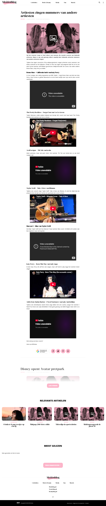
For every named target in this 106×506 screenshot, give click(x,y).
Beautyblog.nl (53, 491)
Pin (63, 351)
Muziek (73, 2)
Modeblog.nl (52, 487)
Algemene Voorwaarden (78, 503)
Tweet (58, 351)
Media (57, 2)
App (68, 351)
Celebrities (34, 2)
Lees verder (53, 386)
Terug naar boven (52, 465)
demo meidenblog (45, 19)
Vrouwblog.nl (53, 489)
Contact (87, 503)
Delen (53, 351)
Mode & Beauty (46, 2)
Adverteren (69, 503)
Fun (65, 2)
